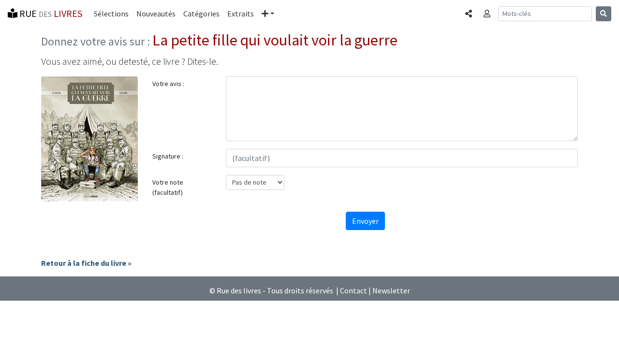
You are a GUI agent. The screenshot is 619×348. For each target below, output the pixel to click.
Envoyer (365, 221)
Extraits (240, 13)
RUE (49, 13)
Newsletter (391, 290)
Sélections (111, 13)
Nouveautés (156, 13)
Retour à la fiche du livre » (86, 263)
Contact (353, 290)
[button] (268, 13)
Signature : (167, 156)
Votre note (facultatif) (167, 187)
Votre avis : (168, 83)
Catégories (201, 13)
